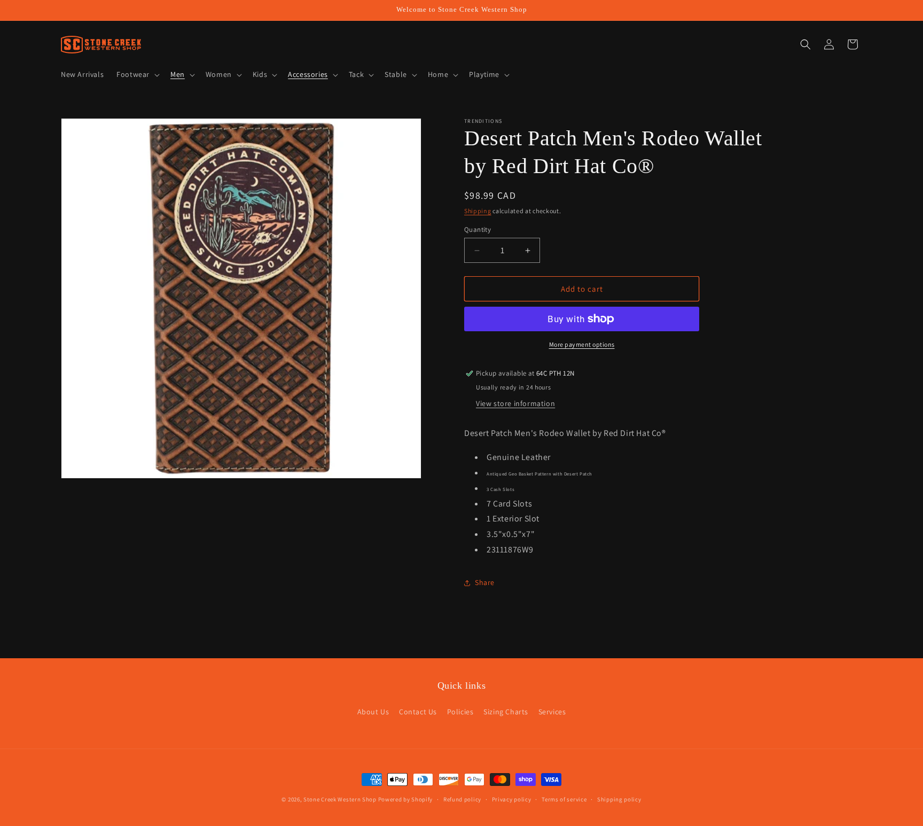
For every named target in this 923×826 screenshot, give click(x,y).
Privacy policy (511, 798)
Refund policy (462, 798)
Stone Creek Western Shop (340, 799)
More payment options (582, 344)
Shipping (477, 211)
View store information (515, 403)
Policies (460, 711)
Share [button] (485, 582)
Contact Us (418, 711)
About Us (373, 711)
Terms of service (564, 798)
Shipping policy (619, 798)
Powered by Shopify (405, 799)
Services (552, 711)
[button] (137, 74)
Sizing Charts (505, 711)
